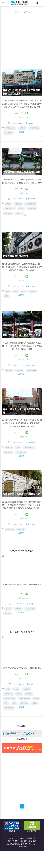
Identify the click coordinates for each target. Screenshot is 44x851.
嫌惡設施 (32, 291)
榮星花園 (9, 370)
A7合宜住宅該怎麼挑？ (22, 551)
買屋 (15, 291)
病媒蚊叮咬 (31, 208)
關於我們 (12, 838)
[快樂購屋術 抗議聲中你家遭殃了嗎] (22, 483)
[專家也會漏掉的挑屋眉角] (22, 245)
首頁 (16, 12)
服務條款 (21, 838)
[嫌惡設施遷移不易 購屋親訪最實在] (22, 324)
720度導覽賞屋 (30, 204)
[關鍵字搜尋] (37, 3)
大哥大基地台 (9, 708)
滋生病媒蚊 (8, 213)
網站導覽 (23, 841)
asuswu (31, 123)
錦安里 (36, 698)
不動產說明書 (34, 128)
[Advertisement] (22, 39)
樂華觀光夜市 (29, 447)
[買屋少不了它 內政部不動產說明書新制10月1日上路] (22, 82)
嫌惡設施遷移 (32, 370)
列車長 (31, 604)
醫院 (14, 703)
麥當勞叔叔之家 (9, 698)
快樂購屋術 (9, 529)
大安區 (16, 689)
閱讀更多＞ (22, 132)
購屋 (7, 291)
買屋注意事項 (10, 128)
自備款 (8, 609)
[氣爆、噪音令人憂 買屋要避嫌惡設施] (22, 401)
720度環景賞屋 (9, 208)
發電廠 (35, 703)
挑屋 (6, 296)
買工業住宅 (8, 133)
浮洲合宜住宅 (30, 609)
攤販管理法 (8, 452)
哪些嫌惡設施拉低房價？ (22, 632)
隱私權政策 (31, 838)
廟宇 (6, 703)
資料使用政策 (13, 841)
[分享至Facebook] (21, 113)
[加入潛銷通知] (22, 748)
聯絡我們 (32, 841)
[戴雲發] (12, 733)
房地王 (8, 204)
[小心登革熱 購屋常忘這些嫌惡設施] (22, 161)
